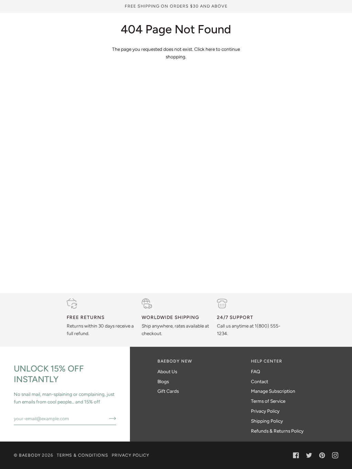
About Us (167, 371)
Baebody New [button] (174, 361)
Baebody (30, 455)
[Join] (107, 418)
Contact (259, 381)
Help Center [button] (266, 361)
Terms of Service (268, 401)
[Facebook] (296, 455)
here (210, 49)
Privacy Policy (265, 411)
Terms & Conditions (82, 455)
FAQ (255, 371)
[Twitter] (309, 455)
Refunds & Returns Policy (277, 431)
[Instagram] (335, 455)
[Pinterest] (322, 455)
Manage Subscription (273, 391)
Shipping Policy (267, 421)
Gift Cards (168, 391)
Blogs (163, 381)
